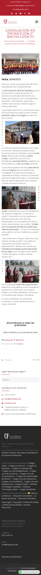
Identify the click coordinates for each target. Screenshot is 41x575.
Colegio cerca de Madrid (12, 481)
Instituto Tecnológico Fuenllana (19, 485)
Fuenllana (19, 344)
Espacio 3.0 (26, 2)
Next (34, 360)
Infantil (5, 452)
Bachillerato (32, 452)
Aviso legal (6, 502)
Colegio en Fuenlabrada (22, 468)
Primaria (12, 452)
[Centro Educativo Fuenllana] (10, 22)
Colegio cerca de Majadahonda (15, 471)
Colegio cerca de (26, 473)
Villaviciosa (31, 479)
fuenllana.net (10, 403)
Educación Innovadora (22, 496)
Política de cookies (31, 502)
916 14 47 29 (7, 535)
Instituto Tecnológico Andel (16, 488)
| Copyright (16, 502)
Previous (8, 360)
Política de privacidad (12, 505)
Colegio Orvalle (21, 484)
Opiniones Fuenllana (27, 498)
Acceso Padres (16, 2)
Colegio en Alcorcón (16, 465)
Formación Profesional (11, 455)
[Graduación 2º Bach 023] (13, 340)
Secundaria (21, 452)
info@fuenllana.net (21, 9)
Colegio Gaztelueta (27, 489)
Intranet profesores (11, 556)
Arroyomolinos (8, 476)
